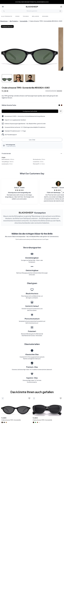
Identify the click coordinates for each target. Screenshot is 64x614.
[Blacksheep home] (32, 7)
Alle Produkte (14, 21)
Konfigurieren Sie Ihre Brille (30, 111)
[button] (60, 11)
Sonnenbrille (23, 21)
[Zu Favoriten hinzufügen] (60, 111)
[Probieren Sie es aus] (3, 398)
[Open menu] (3, 7)
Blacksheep (4, 21)
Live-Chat (32, 140)
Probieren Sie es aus (7, 26)
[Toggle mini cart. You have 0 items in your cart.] (61, 7)
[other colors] (59, 105)
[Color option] (2, 422)
